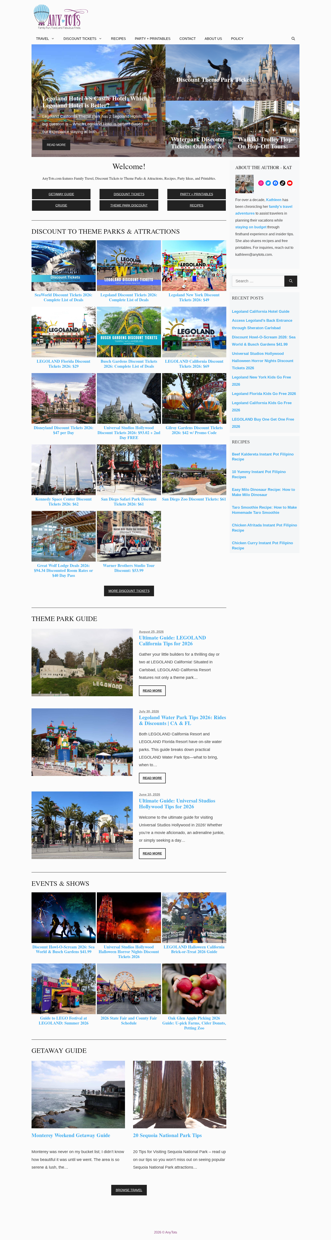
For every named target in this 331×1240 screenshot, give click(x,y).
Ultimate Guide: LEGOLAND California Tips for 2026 (172, 640)
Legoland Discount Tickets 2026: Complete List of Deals (128, 297)
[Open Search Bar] (293, 38)
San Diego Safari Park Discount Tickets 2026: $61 (128, 501)
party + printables (196, 194)
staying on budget (250, 227)
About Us (213, 39)
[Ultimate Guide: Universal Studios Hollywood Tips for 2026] (82, 855)
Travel (42, 39)
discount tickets (129, 194)
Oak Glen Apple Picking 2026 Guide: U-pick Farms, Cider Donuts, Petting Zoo (194, 1023)
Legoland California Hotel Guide (260, 311)
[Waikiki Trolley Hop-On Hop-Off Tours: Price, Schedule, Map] (266, 153)
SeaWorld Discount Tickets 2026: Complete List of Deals (63, 297)
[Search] (290, 281)
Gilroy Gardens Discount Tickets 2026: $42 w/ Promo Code (194, 430)
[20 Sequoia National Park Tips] (180, 1124)
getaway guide (61, 194)
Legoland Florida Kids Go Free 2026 (264, 394)
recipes (196, 205)
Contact (187, 39)
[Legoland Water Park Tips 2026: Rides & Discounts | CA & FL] (82, 772)
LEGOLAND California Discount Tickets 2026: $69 (194, 363)
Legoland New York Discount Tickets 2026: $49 (194, 297)
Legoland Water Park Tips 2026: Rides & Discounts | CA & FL (182, 720)
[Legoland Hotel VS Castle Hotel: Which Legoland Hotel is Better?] (99, 153)
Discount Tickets (79, 39)
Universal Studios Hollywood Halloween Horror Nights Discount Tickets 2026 (129, 951)
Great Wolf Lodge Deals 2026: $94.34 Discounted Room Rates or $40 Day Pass (63, 570)
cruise (61, 205)
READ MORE (152, 690)
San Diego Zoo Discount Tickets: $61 (194, 499)
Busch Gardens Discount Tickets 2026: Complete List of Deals (129, 363)
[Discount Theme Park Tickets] (232, 97)
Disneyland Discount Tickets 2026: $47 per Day (63, 430)
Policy (237, 39)
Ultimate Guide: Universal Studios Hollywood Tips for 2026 (177, 803)
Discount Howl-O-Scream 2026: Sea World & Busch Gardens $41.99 (63, 949)
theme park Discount (129, 205)
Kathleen (273, 200)
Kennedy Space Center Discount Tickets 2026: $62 (63, 501)
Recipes (118, 39)
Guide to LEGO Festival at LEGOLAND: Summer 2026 (63, 1020)
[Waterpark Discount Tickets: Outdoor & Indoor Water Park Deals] (199, 153)
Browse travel (129, 1190)
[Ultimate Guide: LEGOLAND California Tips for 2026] (82, 692)
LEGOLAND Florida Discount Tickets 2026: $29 (63, 363)
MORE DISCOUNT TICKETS (129, 591)
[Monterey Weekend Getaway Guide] (78, 1124)
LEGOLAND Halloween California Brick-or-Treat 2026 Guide (194, 949)
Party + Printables (152, 39)
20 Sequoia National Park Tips (167, 1135)
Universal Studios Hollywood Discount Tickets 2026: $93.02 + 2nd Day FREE (128, 432)
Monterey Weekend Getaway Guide (71, 1135)
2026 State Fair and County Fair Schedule (129, 1020)
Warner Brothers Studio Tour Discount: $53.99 (129, 567)
